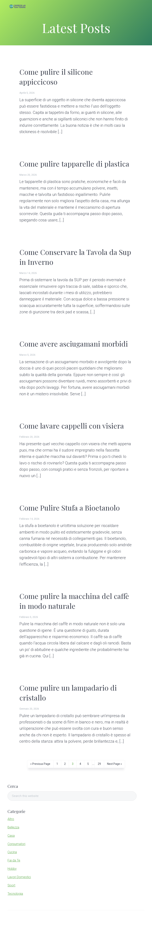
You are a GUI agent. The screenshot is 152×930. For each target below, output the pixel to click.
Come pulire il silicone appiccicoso (56, 76)
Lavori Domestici (19, 877)
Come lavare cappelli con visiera (71, 425)
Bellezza (13, 827)
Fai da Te (14, 860)
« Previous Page (40, 765)
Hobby (12, 869)
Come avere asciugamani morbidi (73, 343)
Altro (11, 819)
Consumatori (16, 844)
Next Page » (114, 765)
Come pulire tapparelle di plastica (74, 163)
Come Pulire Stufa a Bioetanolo (69, 507)
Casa (11, 836)
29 (99, 765)
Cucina (12, 852)
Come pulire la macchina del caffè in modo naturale (74, 601)
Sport (11, 885)
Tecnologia (15, 894)
